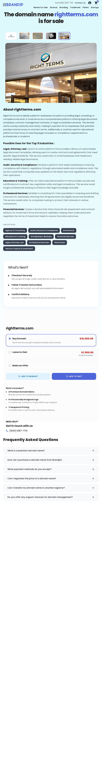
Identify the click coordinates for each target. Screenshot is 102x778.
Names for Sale (40, 7)
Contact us (80, 2)
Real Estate (59, 242)
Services (53, 7)
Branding (64, 7)
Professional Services (39, 242)
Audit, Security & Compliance (44, 230)
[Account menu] (89, 3)
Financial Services (65, 236)
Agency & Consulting (15, 230)
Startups (95, 7)
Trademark (75, 7)
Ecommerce (68, 230)
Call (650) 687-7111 (64, 2)
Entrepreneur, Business (41, 236)
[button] (11, 36)
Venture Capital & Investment (19, 248)
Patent (86, 7)
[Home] (13, 5)
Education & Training (15, 236)
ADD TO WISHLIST (29, 376)
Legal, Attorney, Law (14, 242)
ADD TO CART (75, 376)
